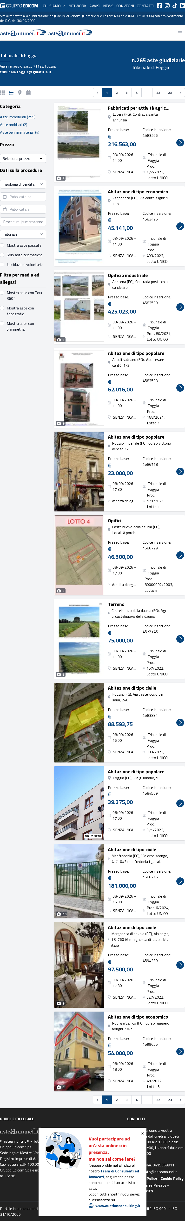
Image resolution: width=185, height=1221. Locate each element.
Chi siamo (52, 6)
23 (170, 92)
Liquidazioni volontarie (25, 264)
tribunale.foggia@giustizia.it (25, 72)
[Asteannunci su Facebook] (159, 5)
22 (158, 92)
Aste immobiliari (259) (17, 117)
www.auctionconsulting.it (117, 1205)
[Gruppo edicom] (19, 6)
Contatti (145, 6)
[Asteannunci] (23, 32)
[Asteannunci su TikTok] (174, 5)
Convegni (125, 6)
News (108, 6)
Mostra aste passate (24, 245)
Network (77, 6)
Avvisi (94, 6)
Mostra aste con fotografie (20, 311)
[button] (143, 1133)
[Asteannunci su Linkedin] (182, 5)
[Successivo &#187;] (180, 92)
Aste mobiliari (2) (13, 124)
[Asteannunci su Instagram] (167, 5)
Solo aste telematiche (25, 255)
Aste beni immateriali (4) (19, 132)
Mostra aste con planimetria (20, 326)
